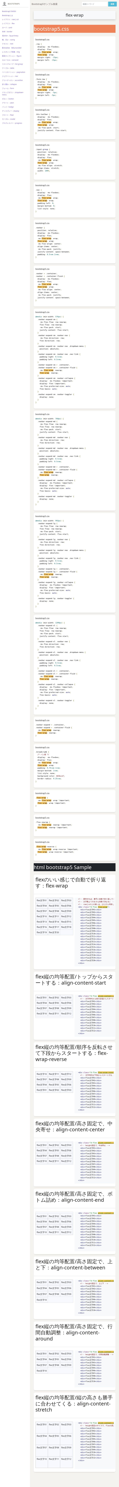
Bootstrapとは (7, 15)
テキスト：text (7, 44)
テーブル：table (8, 68)
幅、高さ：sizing (8, 40)
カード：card (7, 27)
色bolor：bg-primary (10, 36)
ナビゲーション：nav (10, 76)
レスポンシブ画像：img (11, 52)
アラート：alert (8, 103)
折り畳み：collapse (9, 84)
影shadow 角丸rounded (11, 48)
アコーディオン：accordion (12, 80)
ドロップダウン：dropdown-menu (13, 93)
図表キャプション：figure (11, 56)
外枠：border (7, 31)
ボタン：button (8, 99)
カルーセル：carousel (10, 60)
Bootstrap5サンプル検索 (45, 4)
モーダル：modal (8, 119)
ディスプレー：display (10, 111)
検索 (112, 4)
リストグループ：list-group (12, 64)
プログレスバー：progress (12, 123)
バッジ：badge (8, 107)
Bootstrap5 (14, 4)
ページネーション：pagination (13, 72)
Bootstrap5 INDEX (9, 11)
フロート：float (8, 115)
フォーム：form (8, 88)
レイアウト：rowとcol (10, 19)
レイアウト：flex (8, 23)
